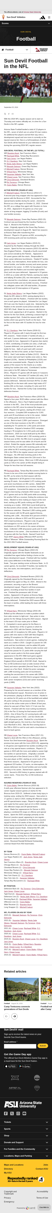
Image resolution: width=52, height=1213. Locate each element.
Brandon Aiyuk (13, 153)
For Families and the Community (19, 1149)
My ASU (15, 1173)
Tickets (7, 1122)
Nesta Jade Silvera (14, 164)
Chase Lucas (12, 177)
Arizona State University (32, 12)
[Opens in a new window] (26, 1180)
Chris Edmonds (13, 180)
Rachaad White (13, 156)
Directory (15, 1169)
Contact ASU (42, 1169)
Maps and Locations (15, 1165)
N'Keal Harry (12, 172)
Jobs (45, 1165)
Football (7, 1003)
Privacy (15, 1198)
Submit (43, 1046)
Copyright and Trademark (15, 1192)
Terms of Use (42, 1198)
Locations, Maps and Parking (18, 1156)
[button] (14, 1016)
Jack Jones (11, 158)
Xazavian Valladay (14, 174)
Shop (6, 1136)
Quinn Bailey (12, 185)
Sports (7, 1129)
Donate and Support (13, 1142)
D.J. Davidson (12, 161)
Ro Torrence (12, 182)
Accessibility (42, 1191)
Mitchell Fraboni (13, 169)
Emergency (15, 1202)
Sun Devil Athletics (16, 17)
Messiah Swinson (14, 166)
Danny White (19, 537)
